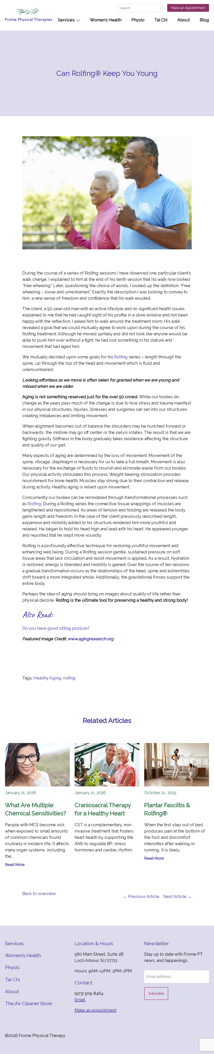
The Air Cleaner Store (28, 1003)
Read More (15, 864)
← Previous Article (141, 896)
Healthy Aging (47, 678)
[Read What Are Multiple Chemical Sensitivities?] (37, 764)
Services (66, 19)
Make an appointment (95, 1010)
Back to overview (39, 893)
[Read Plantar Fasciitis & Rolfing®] (176, 764)
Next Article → (177, 896)
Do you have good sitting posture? (56, 628)
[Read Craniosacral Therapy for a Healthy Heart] (107, 764)
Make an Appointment (188, 8)
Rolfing (121, 356)
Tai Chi (160, 19)
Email (80, 999)
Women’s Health (105, 19)
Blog (204, 19)
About (183, 19)
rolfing (69, 678)
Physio (137, 19)
